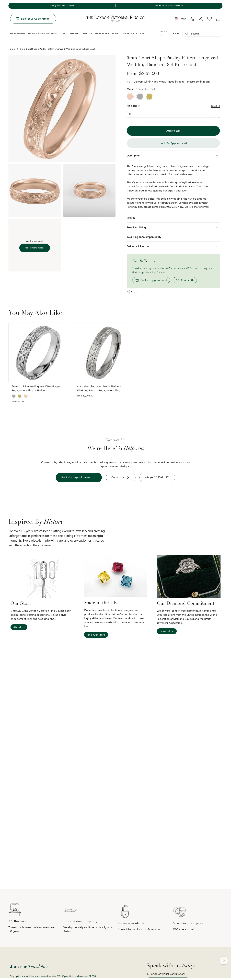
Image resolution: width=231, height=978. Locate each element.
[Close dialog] (196, 459)
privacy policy (156, 531)
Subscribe (158, 514)
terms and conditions (174, 531)
